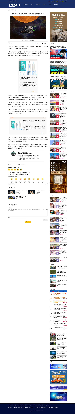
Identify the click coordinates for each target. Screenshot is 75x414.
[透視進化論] (58, 193)
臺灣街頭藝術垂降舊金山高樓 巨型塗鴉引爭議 (63, 142)
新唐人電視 (20, 407)
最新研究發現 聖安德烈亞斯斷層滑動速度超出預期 (63, 155)
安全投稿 (29, 405)
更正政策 (15, 405)
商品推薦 (56, 4)
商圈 (60, 1)
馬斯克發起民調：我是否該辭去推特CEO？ (21, 172)
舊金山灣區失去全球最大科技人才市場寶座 (62, 102)
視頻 (50, 4)
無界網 (56, 407)
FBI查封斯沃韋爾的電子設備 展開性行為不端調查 (63, 129)
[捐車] (58, 383)
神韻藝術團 (26, 407)
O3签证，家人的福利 (63, 258)
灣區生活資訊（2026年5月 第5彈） (62, 252)
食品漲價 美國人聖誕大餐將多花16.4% (20, 174)
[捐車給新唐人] (58, 41)
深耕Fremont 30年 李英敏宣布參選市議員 (62, 239)
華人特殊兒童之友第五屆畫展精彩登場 (62, 149)
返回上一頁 (28, 221)
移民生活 (38, 4)
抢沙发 (46, 184)
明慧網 (48, 407)
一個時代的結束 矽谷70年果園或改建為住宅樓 (62, 135)
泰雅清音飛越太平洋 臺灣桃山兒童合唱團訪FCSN (62, 122)
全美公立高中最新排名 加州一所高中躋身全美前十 (63, 108)
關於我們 (10, 405)
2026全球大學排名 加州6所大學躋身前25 (63, 225)
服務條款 (19, 405)
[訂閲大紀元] (58, 368)
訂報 (52, 1)
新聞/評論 (26, 4)
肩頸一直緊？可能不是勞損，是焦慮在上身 (62, 219)
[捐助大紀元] (58, 390)
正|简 (45, 43)
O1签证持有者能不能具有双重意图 (63, 232)
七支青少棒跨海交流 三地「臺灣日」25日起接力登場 (63, 95)
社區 (32, 4)
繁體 (66, 1)
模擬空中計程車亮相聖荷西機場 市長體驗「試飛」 (62, 115)
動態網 (52, 407)
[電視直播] (58, 401)
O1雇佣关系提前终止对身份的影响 (63, 246)
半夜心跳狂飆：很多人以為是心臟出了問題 (62, 205)
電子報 (63, 1)
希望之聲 (36, 407)
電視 (49, 1)
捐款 (57, 1)
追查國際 (15, 407)
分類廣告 (44, 4)
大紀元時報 (31, 407)
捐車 (54, 1)
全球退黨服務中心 (42, 407)
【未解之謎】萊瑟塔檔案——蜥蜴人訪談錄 (62, 212)
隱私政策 (24, 405)
